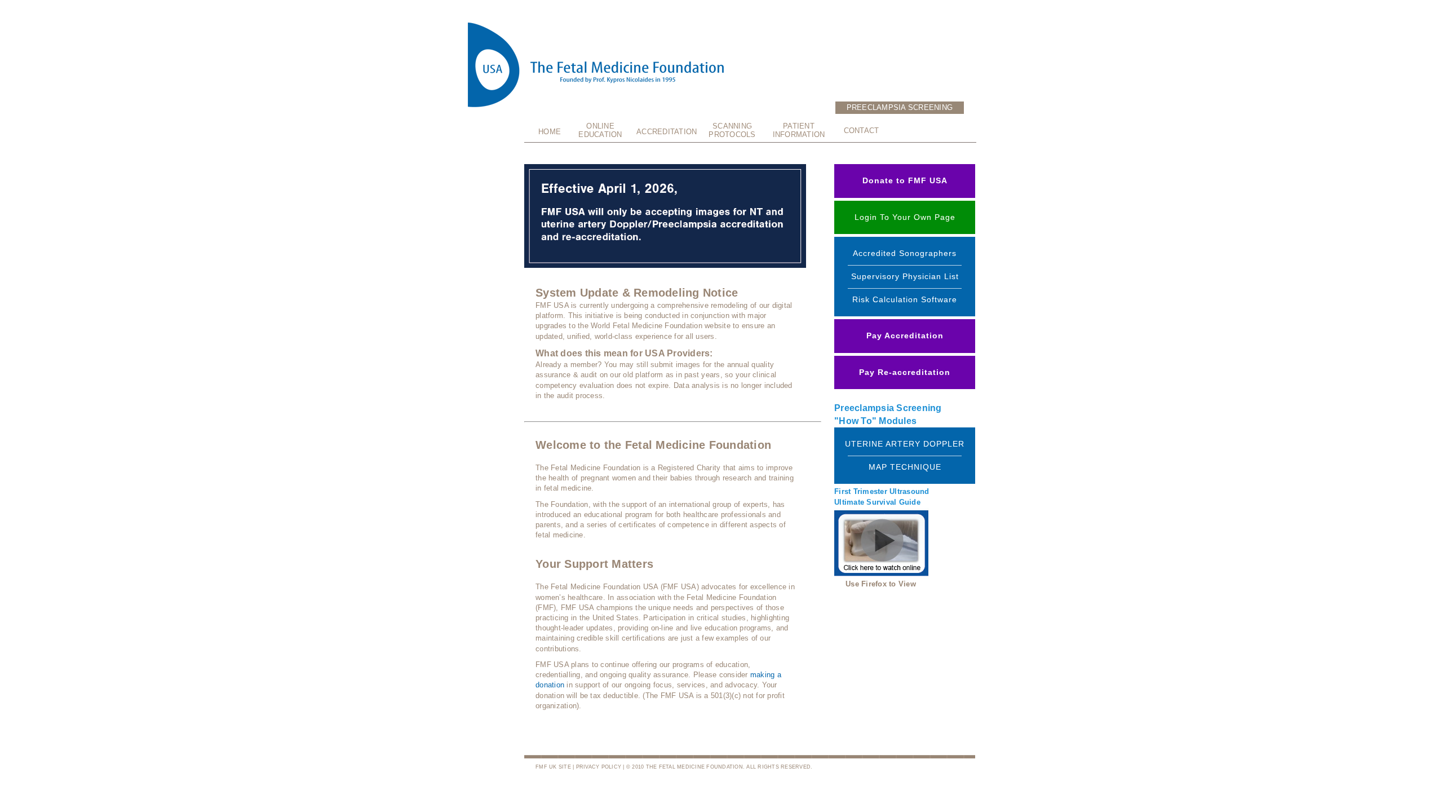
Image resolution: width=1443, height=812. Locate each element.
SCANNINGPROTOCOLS (732, 130)
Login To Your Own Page (905, 217)
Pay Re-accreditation (904, 372)
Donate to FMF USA (905, 180)
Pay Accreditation (905, 335)
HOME (549, 131)
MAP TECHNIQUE (905, 466)
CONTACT (861, 130)
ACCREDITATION (666, 131)
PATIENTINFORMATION (799, 130)
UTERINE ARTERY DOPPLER (904, 443)
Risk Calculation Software (904, 299)
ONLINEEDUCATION (600, 130)
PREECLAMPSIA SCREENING (900, 107)
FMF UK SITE (553, 767)
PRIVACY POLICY (599, 767)
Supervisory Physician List (905, 276)
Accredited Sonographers (905, 253)
